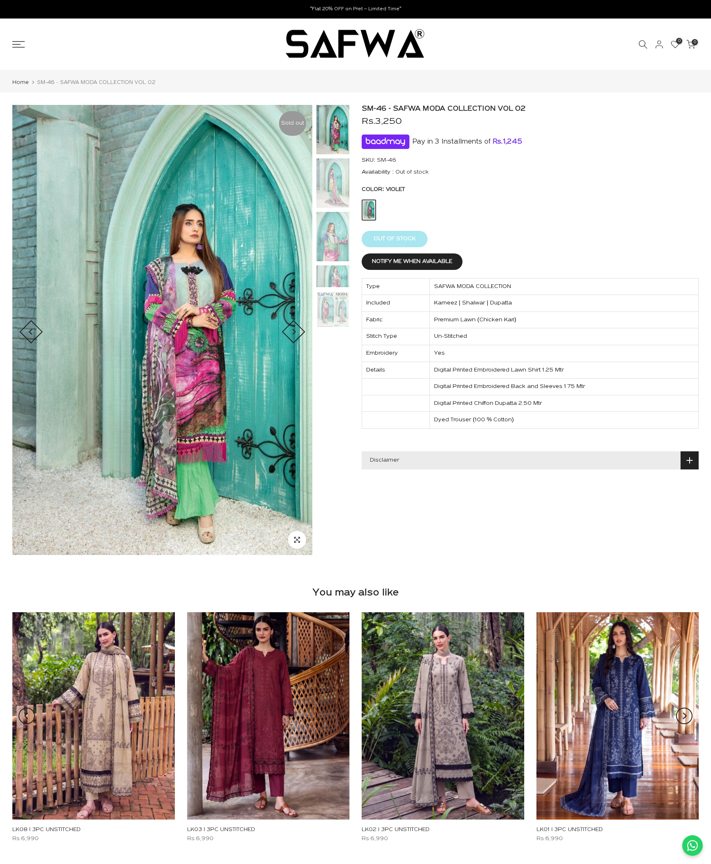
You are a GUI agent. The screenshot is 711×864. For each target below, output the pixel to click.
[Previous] (31, 332)
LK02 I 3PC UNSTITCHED (396, 830)
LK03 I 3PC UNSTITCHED (221, 830)
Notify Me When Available (412, 261)
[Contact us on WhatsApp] (692, 845)
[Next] (293, 332)
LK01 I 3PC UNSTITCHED (570, 830)
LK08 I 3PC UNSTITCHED (46, 830)
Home (20, 82)
